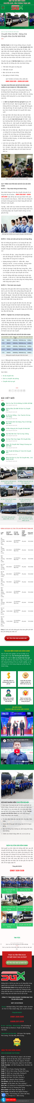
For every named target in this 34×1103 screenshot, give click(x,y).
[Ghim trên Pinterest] (21, 390)
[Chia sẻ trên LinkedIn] (24, 390)
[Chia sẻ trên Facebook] (12, 390)
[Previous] (1, 947)
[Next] (33, 947)
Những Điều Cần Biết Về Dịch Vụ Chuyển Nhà (18, 409)
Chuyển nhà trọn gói (9, 381)
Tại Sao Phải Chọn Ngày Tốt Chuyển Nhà (18, 439)
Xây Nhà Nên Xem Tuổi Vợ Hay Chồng (17, 434)
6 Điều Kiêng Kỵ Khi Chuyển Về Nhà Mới (18, 428)
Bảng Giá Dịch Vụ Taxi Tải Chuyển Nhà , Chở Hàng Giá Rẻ (19, 458)
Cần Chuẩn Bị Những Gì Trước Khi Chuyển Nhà (18, 451)
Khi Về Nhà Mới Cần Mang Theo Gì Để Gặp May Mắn (19, 422)
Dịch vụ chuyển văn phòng (11, 378)
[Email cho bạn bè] (18, 390)
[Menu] (3, 7)
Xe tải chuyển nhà (8, 376)
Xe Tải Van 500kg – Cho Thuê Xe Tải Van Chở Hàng (18, 415)
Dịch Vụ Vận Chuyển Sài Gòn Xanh (10, 31)
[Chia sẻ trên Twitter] (15, 390)
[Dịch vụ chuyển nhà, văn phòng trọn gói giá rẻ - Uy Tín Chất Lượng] (17, 7)
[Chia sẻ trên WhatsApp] (10, 390)
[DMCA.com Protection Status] (17, 1042)
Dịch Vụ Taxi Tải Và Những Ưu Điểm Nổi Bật (19, 403)
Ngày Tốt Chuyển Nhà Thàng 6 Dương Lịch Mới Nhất (19, 445)
